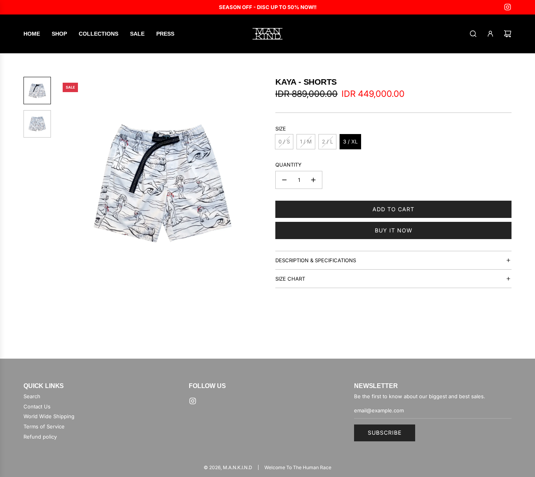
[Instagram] (507, 7)
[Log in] (490, 33)
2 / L (327, 141)
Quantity (288, 164)
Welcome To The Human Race (297, 467)
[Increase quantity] (313, 180)
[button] (67, 182)
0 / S (284, 141)
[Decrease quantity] (284, 180)
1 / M (306, 141)
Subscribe (384, 432)
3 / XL (350, 141)
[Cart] (507, 33)
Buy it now (393, 230)
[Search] (473, 33)
